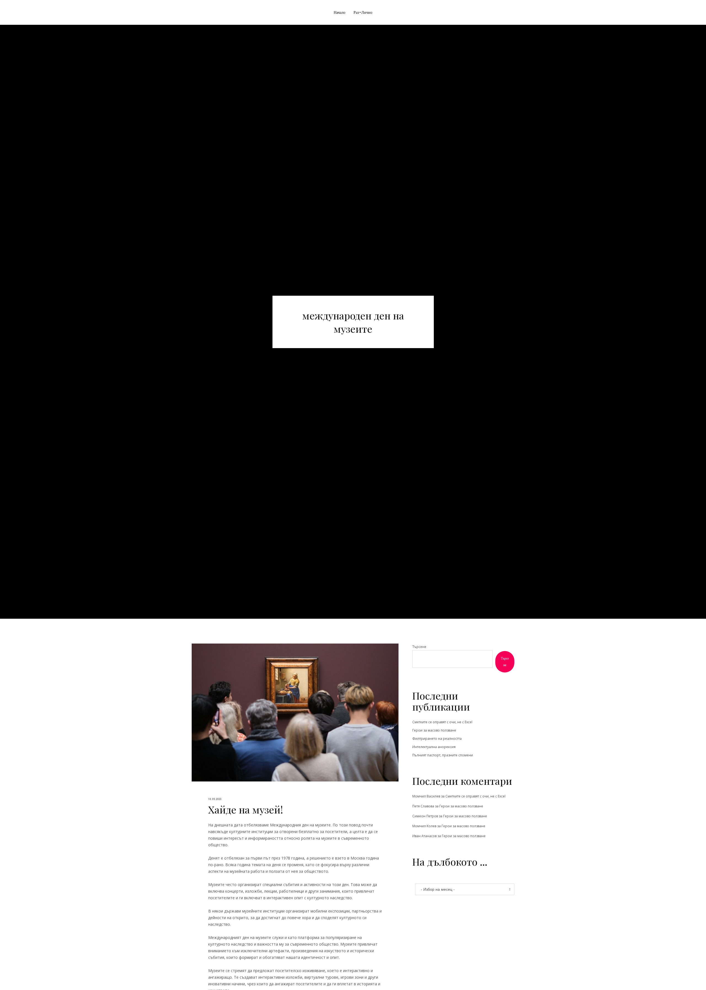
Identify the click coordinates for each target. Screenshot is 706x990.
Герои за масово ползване (434, 730)
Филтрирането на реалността (437, 738)
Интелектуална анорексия (434, 746)
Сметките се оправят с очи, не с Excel (442, 722)
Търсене (419, 646)
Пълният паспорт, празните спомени (442, 755)
